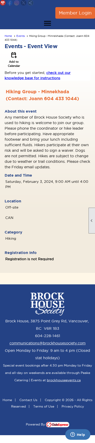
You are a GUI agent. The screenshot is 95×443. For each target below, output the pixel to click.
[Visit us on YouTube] (3, 3)
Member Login (75, 12)
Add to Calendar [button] (14, 59)
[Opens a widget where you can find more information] (77, 435)
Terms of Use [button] (43, 406)
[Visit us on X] (24, 3)
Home (8, 36)
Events (20, 36)
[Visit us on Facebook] (10, 3)
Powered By (36, 424)
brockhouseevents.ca (64, 380)
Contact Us (28, 400)
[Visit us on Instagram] (17, 3)
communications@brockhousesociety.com (47, 343)
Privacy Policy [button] (73, 406)
